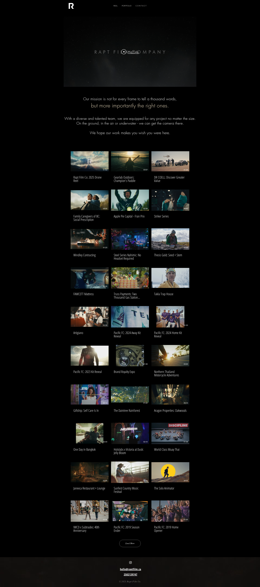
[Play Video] (89, 161)
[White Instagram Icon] (130, 562)
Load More (130, 543)
